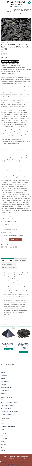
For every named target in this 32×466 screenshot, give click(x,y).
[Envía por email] (11, 247)
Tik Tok (3, 450)
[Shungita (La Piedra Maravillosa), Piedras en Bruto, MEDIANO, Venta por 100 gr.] (24, 334)
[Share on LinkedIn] (16, 247)
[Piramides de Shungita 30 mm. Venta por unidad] (8, 334)
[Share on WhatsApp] (2, 247)
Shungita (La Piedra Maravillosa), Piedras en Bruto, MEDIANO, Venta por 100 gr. (24, 345)
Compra (3, 372)
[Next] (31, 341)
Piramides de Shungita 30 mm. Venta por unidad (8, 344)
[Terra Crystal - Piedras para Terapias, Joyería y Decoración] (15, 2)
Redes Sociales (5, 390)
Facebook (4, 441)
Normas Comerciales (6, 414)
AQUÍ (7, 65)
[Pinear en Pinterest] (14, 247)
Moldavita (4, 375)
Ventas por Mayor (6, 408)
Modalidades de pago (7, 405)
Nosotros (3, 384)
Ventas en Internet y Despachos (9, 402)
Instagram (4, 438)
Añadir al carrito (15, 239)
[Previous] (1, 341)
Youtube (3, 444)
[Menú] (2, 3)
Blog (2, 429)
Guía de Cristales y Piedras (8, 426)
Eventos (3, 423)
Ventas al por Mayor (6, 387)
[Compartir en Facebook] (5, 247)
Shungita (8, 42)
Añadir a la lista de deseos (8, 244)
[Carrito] (29, 2)
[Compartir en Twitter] (8, 247)
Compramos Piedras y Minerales (9, 411)
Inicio (2, 42)
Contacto (3, 393)
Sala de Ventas (5, 381)
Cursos (3, 378)
